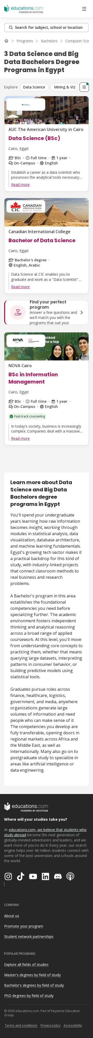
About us (11, 915)
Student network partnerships (28, 936)
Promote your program (23, 926)
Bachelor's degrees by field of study (34, 985)
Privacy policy (50, 1025)
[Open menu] (84, 8)
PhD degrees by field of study (28, 995)
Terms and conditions (21, 1025)
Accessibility (73, 1025)
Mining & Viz (64, 87)
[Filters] (84, 87)
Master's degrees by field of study (32, 974)
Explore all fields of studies (26, 964)
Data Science (34, 87)
